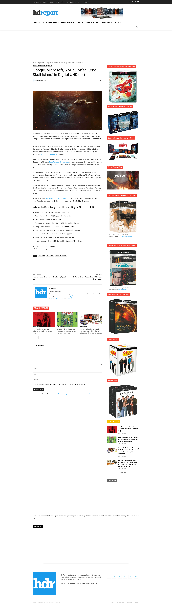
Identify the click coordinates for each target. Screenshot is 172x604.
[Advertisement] (86, 45)
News (50, 65)
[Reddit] (125, 577)
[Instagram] (132, 1)
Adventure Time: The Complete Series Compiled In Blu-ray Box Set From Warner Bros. (66, 331)
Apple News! (74, 583)
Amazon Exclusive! (127, 236)
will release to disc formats (56, 198)
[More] (85, 86)
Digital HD (41, 63)
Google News (71, 296)
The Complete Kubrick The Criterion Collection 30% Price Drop (42, 331)
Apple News (59, 298)
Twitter (52, 298)
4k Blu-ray (36, 326)
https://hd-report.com (55, 291)
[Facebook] (130, 1)
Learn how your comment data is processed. (74, 394)
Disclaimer (129, 602)
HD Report (40, 80)
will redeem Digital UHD (50, 154)
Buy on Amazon (122, 289)
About (113, 602)
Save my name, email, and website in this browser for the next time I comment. (60, 384)
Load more (122, 472)
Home (35, 63)
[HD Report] (46, 13)
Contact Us (120, 602)
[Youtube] (138, 1)
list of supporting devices (59, 162)
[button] (136, 27)
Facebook (69, 298)
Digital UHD (44, 65)
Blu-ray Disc (60, 326)
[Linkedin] (120, 577)
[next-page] (37, 337)
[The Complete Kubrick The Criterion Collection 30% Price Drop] (44, 319)
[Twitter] (135, 1)
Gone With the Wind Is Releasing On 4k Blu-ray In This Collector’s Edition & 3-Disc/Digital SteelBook (91, 331)
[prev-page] (34, 337)
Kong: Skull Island (60, 255)
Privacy (136, 602)
